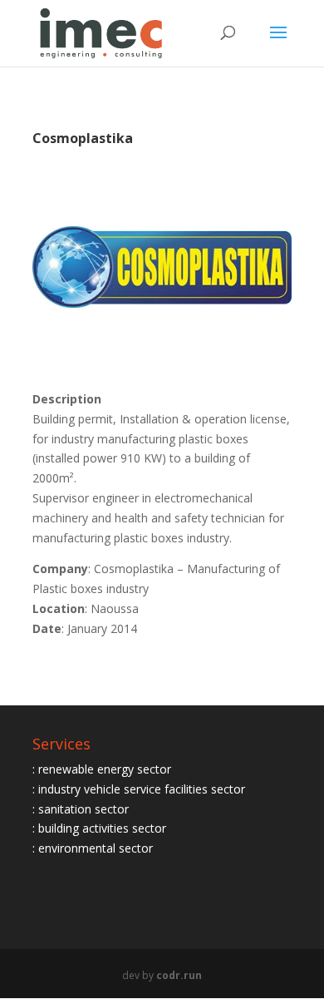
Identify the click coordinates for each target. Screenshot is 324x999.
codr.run (179, 975)
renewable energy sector (104, 769)
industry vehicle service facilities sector (141, 789)
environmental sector (95, 848)
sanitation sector (83, 809)
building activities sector (102, 828)
